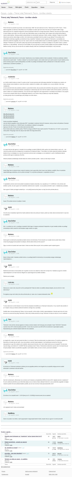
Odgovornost (52, 471)
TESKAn (59, 459)
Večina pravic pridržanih (31, 471)
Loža (11, 439)
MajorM (59, 453)
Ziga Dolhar (12, 52)
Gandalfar (60, 442)
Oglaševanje (5, 474)
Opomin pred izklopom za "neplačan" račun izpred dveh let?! (23, 436)
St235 (10, 207)
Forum (10, 7)
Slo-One (6, 449)
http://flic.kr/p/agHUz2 (8, 116)
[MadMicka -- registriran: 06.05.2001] (5, 414)
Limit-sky (11, 282)
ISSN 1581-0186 (53, 474)
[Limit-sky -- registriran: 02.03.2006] (5, 283)
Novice (4, 7)
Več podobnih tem (5, 467)
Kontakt (27, 474)
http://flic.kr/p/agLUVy (8, 114)
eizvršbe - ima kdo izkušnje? (13, 453)
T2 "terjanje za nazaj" (11, 448)
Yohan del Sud (8, 455)
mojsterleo (11, 77)
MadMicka (11, 413)
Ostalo (42, 7)
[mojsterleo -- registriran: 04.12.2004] (5, 78)
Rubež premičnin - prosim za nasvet (16, 442)
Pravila (3, 471)
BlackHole (7, 460)
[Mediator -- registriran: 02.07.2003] (5, 23)
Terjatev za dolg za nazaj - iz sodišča (16, 459)
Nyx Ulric (7, 443)
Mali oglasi (18, 7)
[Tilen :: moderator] (5, 320)
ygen (6, 438)
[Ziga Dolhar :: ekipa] (5, 53)
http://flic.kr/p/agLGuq (8, 117)
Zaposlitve (34, 7)
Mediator (11, 22)
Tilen (9, 319)
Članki (26, 7)
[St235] (5, 208)
